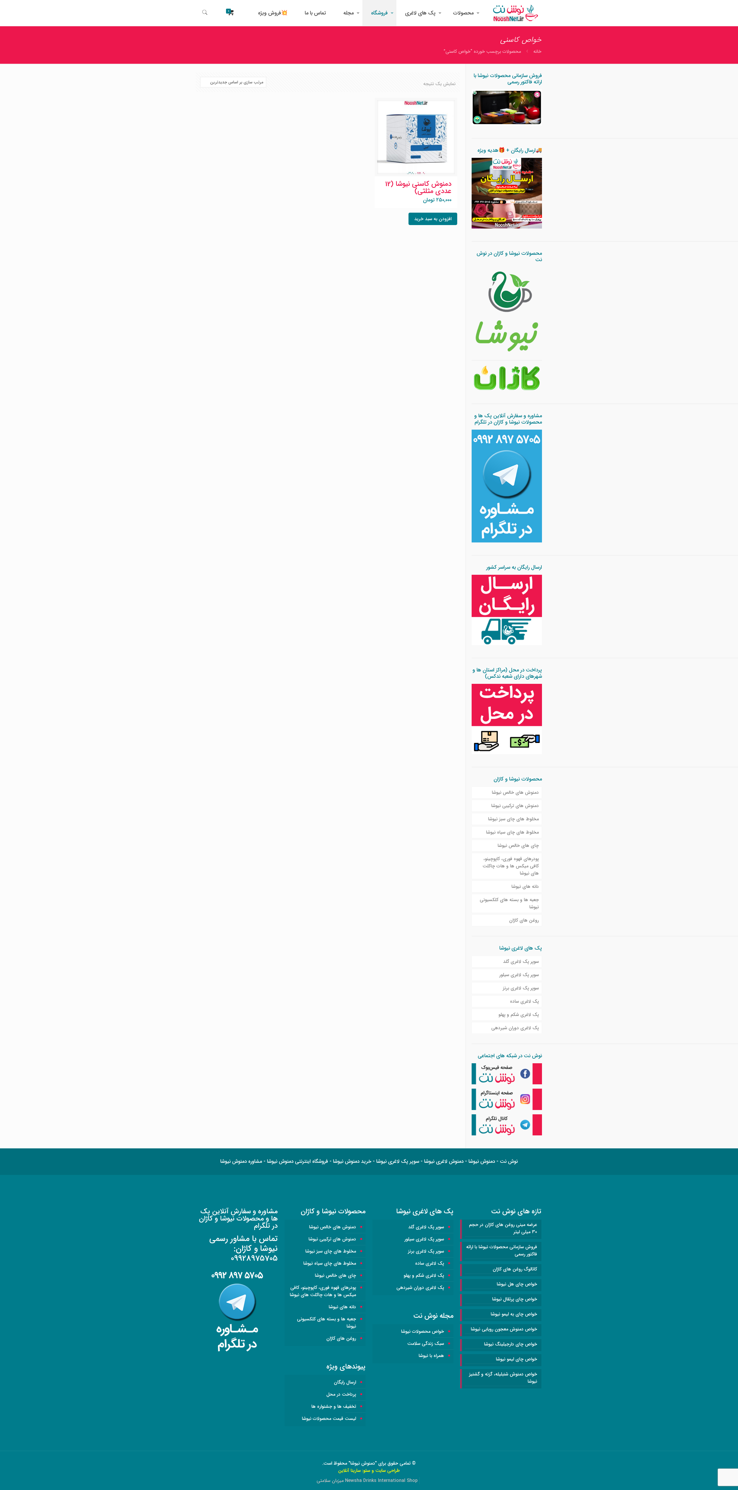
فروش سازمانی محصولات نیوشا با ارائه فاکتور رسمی (501, 1250)
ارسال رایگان (345, 1382)
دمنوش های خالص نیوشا (515, 792)
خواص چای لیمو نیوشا (516, 1359)
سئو (366, 1470)
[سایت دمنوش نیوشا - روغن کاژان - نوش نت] (515, 13)
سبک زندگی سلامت (425, 1343)
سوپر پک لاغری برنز (521, 988)
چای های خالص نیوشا (518, 845)
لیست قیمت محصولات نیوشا (329, 1418)
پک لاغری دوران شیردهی (515, 1028)
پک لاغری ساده (524, 1001)
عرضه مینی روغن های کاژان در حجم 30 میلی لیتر (503, 1228)
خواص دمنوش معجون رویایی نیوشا (504, 1329)
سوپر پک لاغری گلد (521, 961)
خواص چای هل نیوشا (517, 1284)
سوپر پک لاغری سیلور (519, 974)
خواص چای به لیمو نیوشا (514, 1314)
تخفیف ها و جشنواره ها (333, 1406)
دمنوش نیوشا (362, 1463)
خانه (537, 51)
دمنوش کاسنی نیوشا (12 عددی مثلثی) (418, 188)
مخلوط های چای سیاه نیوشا (512, 832)
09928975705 (254, 1258)
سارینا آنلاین (349, 1470)
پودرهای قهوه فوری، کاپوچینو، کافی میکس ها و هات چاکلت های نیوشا (511, 866)
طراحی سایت (387, 1470)
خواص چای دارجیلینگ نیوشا (510, 1344)
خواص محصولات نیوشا (422, 1331)
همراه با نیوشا (431, 1355)
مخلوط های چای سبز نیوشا (513, 819)
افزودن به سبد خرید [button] (432, 218)
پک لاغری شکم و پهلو (518, 1014)
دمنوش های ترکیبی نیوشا (515, 805)
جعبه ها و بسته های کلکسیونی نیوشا (509, 903)
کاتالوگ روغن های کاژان (515, 1269)
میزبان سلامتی (330, 1480)
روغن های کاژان (524, 920)
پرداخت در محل (341, 1394)
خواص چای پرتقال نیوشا (514, 1299)
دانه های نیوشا (525, 886)
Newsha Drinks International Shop (381, 1480)
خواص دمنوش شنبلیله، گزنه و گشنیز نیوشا (503, 1378)
